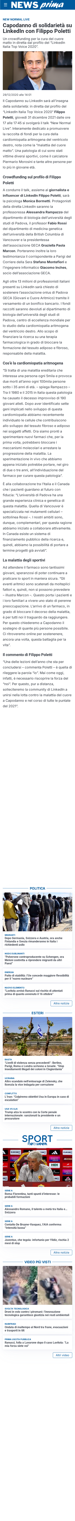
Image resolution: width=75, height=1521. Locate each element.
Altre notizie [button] (61, 1003)
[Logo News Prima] (37, 5)
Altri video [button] (62, 1355)
